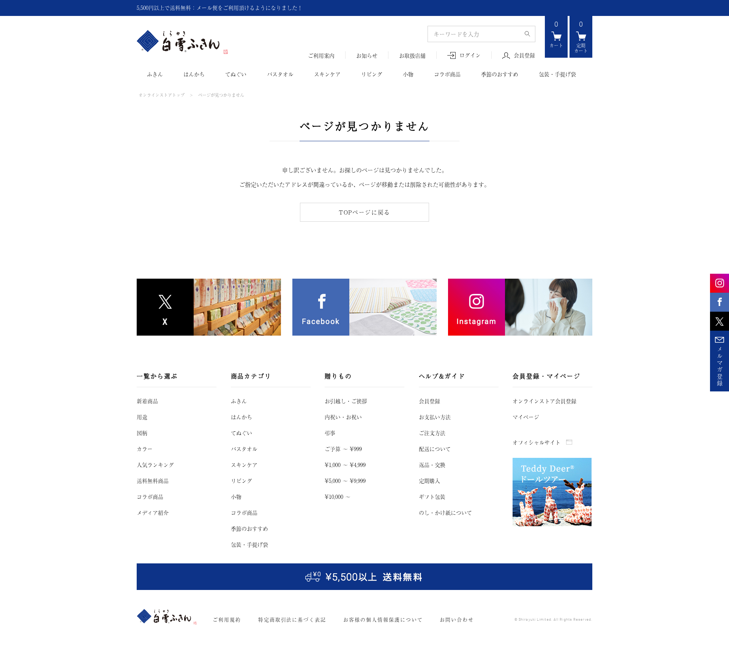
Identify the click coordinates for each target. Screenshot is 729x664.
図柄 (142, 433)
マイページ (526, 417)
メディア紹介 (153, 512)
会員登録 (524, 55)
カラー (145, 449)
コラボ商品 (447, 74)
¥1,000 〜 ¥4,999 (345, 464)
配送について (435, 449)
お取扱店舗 (412, 55)
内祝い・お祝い (343, 417)
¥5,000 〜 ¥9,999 (345, 480)
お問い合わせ (457, 619)
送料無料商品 (153, 480)
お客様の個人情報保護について (383, 619)
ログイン (470, 55)
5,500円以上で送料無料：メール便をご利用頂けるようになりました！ (220, 7)
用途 (142, 417)
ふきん (155, 74)
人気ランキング (155, 464)
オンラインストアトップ (162, 95)
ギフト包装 (432, 496)
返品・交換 (432, 464)
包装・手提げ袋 (557, 74)
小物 (408, 74)
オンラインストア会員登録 (544, 401)
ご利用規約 (227, 619)
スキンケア (327, 74)
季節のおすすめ (499, 74)
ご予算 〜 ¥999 (343, 449)
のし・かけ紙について (445, 512)
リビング (371, 74)
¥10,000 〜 (337, 496)
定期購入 (429, 480)
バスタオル (280, 74)
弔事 (330, 433)
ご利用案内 (321, 55)
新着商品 (147, 401)
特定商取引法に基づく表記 (292, 619)
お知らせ (366, 55)
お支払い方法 (435, 417)
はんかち (194, 74)
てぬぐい (235, 74)
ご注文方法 (432, 433)
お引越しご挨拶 (346, 401)
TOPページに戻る (364, 212)
